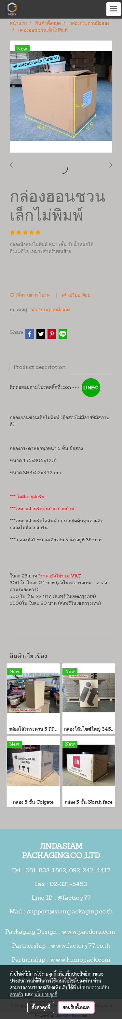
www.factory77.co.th (80, 946)
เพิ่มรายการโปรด (32, 295)
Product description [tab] (39, 367)
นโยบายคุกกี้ (45, 994)
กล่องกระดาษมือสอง (50, 310)
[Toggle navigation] (113, 9)
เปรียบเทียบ (78, 295)
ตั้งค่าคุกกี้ (41, 1007)
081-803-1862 (45, 871)
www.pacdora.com (89, 932)
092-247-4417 (90, 871)
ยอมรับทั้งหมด (76, 1007)
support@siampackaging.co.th (70, 912)
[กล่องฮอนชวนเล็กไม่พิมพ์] (61, 97)
